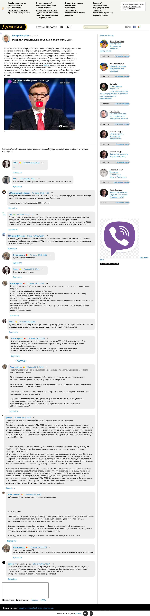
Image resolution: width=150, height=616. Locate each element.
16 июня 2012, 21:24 (31, 162)
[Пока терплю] (6, 259)
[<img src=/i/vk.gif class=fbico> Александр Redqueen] (4, 193)
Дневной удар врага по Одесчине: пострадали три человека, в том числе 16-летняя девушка (75, 9)
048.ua (46, 65)
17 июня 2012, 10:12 (27, 178)
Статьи (40, 27)
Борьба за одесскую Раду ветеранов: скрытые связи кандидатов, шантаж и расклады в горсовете (19, 8)
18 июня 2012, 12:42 (36, 338)
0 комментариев (122, 76)
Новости (51, 27)
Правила (34, 600)
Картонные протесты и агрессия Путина (119, 155)
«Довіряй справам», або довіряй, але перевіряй (118, 68)
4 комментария (122, 202)
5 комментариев (122, 104)
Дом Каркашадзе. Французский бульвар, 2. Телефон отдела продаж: (133, 6)
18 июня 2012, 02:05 (27, 322)
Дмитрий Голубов (20, 35)
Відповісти (17, 172)
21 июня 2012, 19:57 (41, 564)
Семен (11, 564)
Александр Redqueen (20, 193)
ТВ (61, 27)
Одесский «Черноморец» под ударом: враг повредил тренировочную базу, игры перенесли (103, 9)
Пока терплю (19, 255)
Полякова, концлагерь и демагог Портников (118, 174)
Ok (85, 613)
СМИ (68, 27)
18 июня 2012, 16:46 (22, 417)
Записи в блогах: (107, 35)
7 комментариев (122, 56)
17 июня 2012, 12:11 (25, 214)
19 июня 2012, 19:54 (38, 547)
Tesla (15, 162)
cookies (78, 613)
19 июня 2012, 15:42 (33, 494)
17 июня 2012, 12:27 (35, 236)
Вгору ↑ (44, 600)
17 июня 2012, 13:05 (31, 269)
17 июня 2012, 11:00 (40, 193)
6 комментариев (122, 124)
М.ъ (14, 178)
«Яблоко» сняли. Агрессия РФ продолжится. (117, 136)
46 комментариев (121, 182)
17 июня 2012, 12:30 (38, 255)
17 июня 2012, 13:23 (35, 283)
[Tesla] (6, 167)
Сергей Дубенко (17, 236)
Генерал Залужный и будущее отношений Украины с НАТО (118, 194)
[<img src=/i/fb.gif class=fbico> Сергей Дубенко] (3, 235)
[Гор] (4, 214)
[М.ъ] (6, 183)
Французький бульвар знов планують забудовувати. (110, 47)
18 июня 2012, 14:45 (35, 367)
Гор (10, 214)
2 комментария (122, 144)
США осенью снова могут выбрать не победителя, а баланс (119, 116)
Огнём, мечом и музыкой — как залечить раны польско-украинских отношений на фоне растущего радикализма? (114, 92)
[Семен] (3, 563)
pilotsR (9, 417)
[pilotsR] (2, 415)
